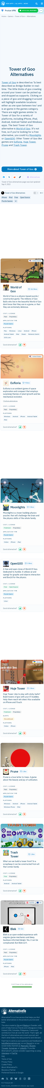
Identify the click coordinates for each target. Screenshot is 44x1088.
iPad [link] (10, 197)
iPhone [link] (4, 197)
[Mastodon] (11, 1078)
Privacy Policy (6, 1062)
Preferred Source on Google (12, 1072)
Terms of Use (6, 1059)
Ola (18, 1025)
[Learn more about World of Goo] (6, 287)
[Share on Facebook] (4, 177)
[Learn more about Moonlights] (6, 507)
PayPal (14, 1053)
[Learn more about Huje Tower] (6, 689)
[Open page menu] (42, 3)
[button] (32, 289)
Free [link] (16, 197)
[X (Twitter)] (7, 1078)
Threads (4, 1048)
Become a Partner (8, 1070)
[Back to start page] (3, 3)
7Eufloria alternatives (10, 401)
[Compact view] (37, 193)
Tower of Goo (9, 82)
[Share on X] (9, 177)
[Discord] (2, 1078)
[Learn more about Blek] (6, 929)
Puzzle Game (8, 324)
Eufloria (18, 141)
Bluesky (32, 1046)
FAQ (3, 1056)
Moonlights (35, 135)
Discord (29, 1043)
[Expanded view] (34, 193)
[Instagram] (24, 1078)
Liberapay (5, 1053)
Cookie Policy (6, 1064)
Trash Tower (20, 145)
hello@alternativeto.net (10, 1043)
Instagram (13, 1048)
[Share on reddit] (14, 177)
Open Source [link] (25, 197)
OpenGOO (10, 138)
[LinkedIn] (29, 1078)
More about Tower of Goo (20, 169)
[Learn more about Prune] (6, 772)
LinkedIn (23, 1048)
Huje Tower (29, 141)
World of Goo (23, 128)
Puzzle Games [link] (7, 201)
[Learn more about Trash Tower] (6, 853)
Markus (26, 1025)
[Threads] (20, 1078)
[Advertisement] (22, 41)
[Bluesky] (16, 1078)
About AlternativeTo (9, 1067)
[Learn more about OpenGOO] (6, 564)
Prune (5, 145)
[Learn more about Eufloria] (6, 383)
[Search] (36, 4)
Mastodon (25, 1046)
